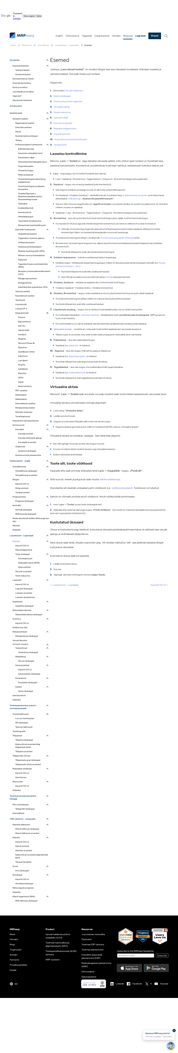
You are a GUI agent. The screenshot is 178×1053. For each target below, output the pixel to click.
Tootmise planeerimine (92, 949)
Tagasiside (87, 35)
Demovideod (87, 971)
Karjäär (13, 970)
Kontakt (13, 954)
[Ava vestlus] (171, 1046)
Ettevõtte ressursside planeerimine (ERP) (91, 956)
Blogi (12, 944)
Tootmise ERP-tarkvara (92, 944)
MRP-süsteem (53, 959)
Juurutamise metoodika (93, 934)
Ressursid (128, 35)
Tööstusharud (72, 35)
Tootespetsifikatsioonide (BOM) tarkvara (61, 953)
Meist (12, 934)
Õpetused (86, 939)
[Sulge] (174, 1030)
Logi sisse (140, 35)
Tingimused (15, 949)
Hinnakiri (116, 35)
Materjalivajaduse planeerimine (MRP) (96, 965)
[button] (159, 1035)
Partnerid (14, 959)
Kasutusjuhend (88, 976)
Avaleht (59, 35)
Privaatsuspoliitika (18, 964)
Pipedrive (22, 347)
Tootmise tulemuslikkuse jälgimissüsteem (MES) (57, 944)
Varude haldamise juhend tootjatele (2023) (58, 936)
